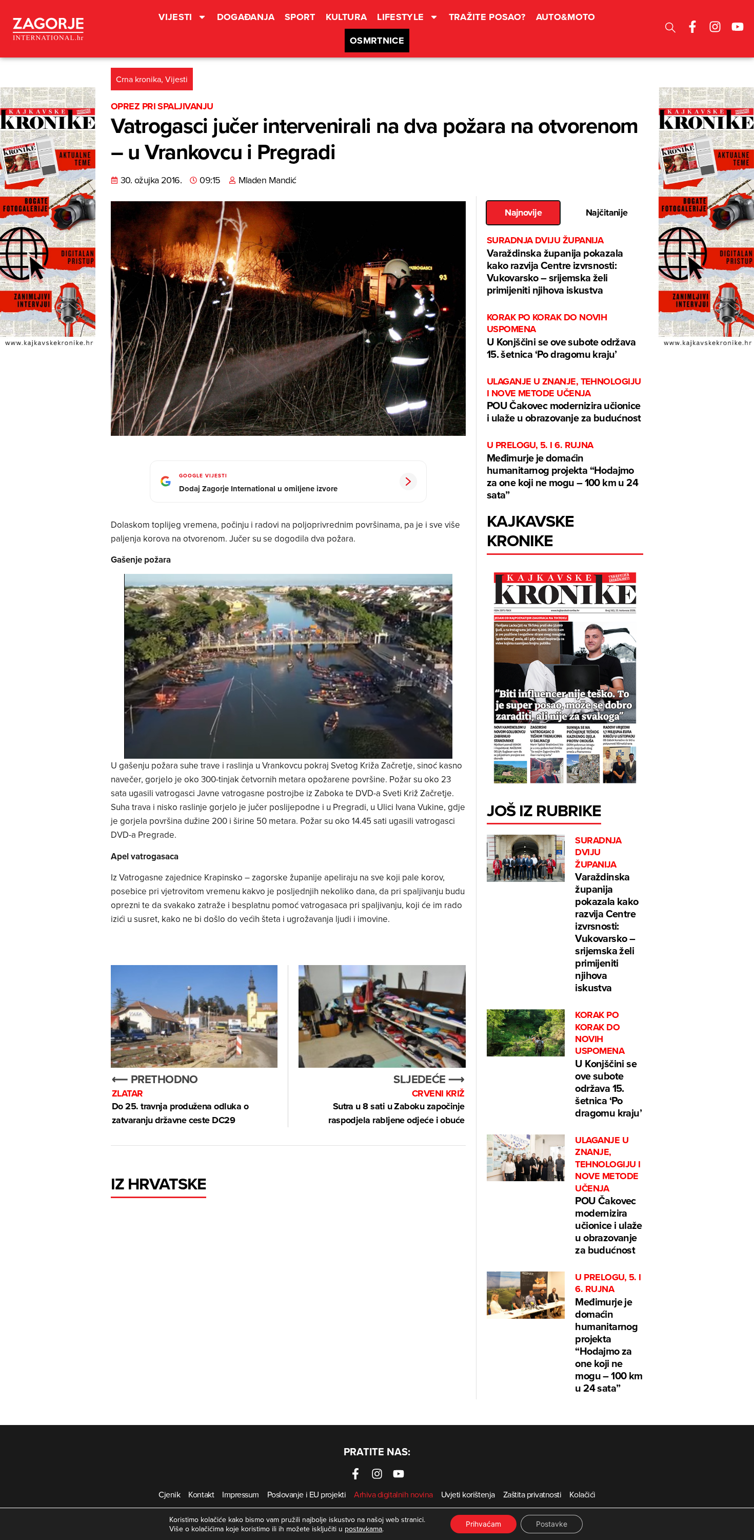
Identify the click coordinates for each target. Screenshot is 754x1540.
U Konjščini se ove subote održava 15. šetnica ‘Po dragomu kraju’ (561, 336)
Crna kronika (138, 79)
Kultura (346, 17)
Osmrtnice (377, 40)
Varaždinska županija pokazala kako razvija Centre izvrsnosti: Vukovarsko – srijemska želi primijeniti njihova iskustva (555, 266)
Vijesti (175, 17)
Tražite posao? (487, 17)
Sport (300, 17)
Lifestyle (400, 17)
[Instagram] (715, 27)
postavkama (363, 1528)
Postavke (551, 1523)
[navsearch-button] (670, 29)
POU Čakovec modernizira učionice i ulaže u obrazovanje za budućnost (564, 401)
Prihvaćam (483, 1523)
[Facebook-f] (692, 27)
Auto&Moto (566, 17)
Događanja (245, 17)
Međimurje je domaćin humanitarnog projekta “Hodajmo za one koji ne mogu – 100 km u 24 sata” (562, 470)
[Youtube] (737, 27)
